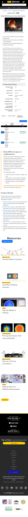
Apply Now (13, 472)
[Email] (17, 13)
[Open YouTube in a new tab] (12, 488)
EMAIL (14, 426)
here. (20, 187)
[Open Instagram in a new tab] (21, 488)
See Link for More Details (18, 110)
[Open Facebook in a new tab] (2, 488)
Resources (20, 115)
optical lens (5, 56)
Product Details (11, 115)
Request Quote (23, 133)
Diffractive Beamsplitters (9, 206)
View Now (13, 259)
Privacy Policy (6, 481)
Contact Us (19, 7)
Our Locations (13, 455)
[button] (18, 13)
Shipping (13, 460)
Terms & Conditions (20, 481)
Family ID (9, 13)
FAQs (14, 464)
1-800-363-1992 (12, 418)
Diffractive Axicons (7, 221)
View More (4, 399)
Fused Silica (17, 95)
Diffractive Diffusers (7, 201)
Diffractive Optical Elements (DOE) (18, 10)
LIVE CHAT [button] (14, 423)
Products (4, 115)
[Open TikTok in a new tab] (26, 488)
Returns (13, 462)
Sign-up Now (14, 443)
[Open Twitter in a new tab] (7, 488)
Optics (10, 10)
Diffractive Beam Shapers (9, 210)
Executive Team (13, 453)
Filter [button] (4, 241)
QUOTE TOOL (13, 431)
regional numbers (15, 419)
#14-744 (12, 142)
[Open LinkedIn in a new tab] (16, 488)
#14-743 (12, 132)
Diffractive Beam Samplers (9, 215)
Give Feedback (13, 466)
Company (13, 450)
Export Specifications (23, 121)
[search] (14, 5)
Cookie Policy (12, 481)
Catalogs (13, 468)
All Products (5, 10)
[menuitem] (3, 2)
